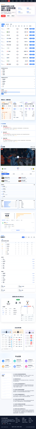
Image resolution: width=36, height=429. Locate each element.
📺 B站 (2, 423)
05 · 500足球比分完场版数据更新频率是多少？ (6, 388)
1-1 (9, 108)
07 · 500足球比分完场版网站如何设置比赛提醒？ (6, 394)
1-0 (7, 108)
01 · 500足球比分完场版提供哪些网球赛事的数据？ (6, 378)
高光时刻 (33, 28)
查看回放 (30, 28)
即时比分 (13, 15)
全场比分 (3, 24)
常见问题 (17, 422)
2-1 (2, 108)
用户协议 (15, 426)
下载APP (3, 15)
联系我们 (21, 426)
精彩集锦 (33, 57)
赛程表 (11, 24)
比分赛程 (17, 419)
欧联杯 (25, 419)
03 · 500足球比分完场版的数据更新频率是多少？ (6, 383)
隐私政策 (13, 426)
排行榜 (18, 419)
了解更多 (8, 15)
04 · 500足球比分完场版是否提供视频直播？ (6, 385)
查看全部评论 (18, 230)
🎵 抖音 (7, 423)
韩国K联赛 (23, 419)
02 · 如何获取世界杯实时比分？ (6, 380)
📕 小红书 (5, 423)
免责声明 (18, 426)
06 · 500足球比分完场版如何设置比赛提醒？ (6, 391)
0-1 (4, 108)
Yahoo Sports (30, 419)
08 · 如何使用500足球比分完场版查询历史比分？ (6, 396)
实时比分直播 (7, 24)
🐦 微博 (10, 423)
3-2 (2, 110)
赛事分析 (30, 38)
